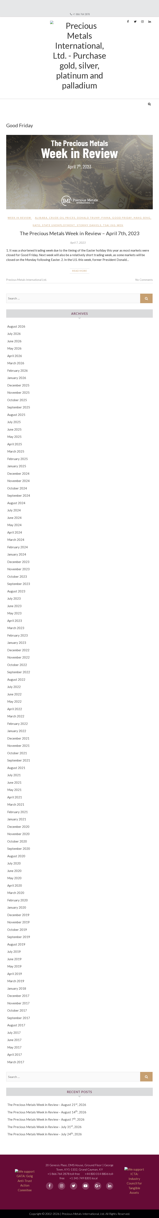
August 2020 (16, 856)
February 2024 (17, 547)
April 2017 (14, 1054)
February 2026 (17, 370)
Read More (79, 270)
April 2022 (14, 709)
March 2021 (15, 804)
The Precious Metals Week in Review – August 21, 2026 (46, 1105)
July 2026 (14, 333)
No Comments (144, 279)
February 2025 (17, 459)
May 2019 (14, 966)
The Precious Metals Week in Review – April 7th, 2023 (80, 233)
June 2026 (14, 341)
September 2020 (18, 848)
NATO (36, 225)
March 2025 (15, 451)
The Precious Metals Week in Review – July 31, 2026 (44, 1127)
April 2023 (14, 620)
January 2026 (16, 378)
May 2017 (14, 1047)
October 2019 (17, 929)
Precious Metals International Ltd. (38, 101)
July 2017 (14, 1032)
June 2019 (14, 959)
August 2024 (16, 503)
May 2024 (14, 525)
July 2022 (14, 687)
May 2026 (14, 348)
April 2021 (14, 797)
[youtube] (85, 1186)
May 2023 (14, 613)
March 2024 (15, 539)
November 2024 (18, 481)
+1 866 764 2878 (81, 14)
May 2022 (14, 701)
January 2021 (16, 819)
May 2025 (14, 436)
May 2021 (14, 790)
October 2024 (17, 488)
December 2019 (18, 915)
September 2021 (18, 760)
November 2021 (18, 745)
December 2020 (18, 826)
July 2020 (14, 863)
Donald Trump (88, 217)
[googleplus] (97, 1186)
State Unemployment (58, 225)
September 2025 (18, 407)
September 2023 (18, 584)
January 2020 (16, 907)
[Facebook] (49, 1186)
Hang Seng (142, 217)
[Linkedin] (109, 1186)
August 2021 (16, 768)
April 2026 (14, 356)
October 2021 (17, 753)
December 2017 (18, 996)
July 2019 (14, 951)
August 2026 (16, 326)
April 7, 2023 (78, 242)
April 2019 (14, 974)
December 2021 (18, 738)
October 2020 (17, 841)
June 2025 (14, 429)
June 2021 (14, 782)
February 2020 (17, 900)
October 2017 (17, 1010)
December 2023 (18, 562)
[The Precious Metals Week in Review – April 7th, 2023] (79, 172)
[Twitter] (73, 1186)
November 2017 (18, 1003)
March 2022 (15, 716)
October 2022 (17, 665)
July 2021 (14, 775)
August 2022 (16, 679)
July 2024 (14, 510)
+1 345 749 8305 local (83, 1178)
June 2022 (14, 694)
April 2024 (14, 532)
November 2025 (18, 392)
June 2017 (14, 1040)
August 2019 (16, 944)
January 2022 (16, 731)
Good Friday (122, 217)
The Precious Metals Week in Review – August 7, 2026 (45, 1119)
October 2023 (17, 576)
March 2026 (15, 363)
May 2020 (14, 878)
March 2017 (15, 1062)
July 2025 (14, 422)
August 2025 (16, 414)
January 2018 (16, 988)
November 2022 (18, 657)
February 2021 (17, 812)
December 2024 (18, 473)
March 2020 (15, 893)
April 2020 (14, 885)
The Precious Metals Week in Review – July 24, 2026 (44, 1134)
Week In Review (19, 217)
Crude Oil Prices (62, 217)
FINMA (106, 217)
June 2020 (14, 871)
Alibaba (41, 217)
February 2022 (17, 723)
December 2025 (18, 385)
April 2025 (14, 444)
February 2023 (17, 635)
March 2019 (15, 981)
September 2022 (18, 672)
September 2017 (18, 1018)
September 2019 (18, 937)
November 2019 (18, 922)
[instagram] (61, 1186)
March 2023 (15, 628)
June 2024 (14, 517)
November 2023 (18, 569)
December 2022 (18, 650)
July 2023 (14, 598)
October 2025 (17, 400)
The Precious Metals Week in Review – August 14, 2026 (46, 1112)
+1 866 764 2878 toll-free (63, 1174)
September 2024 (18, 495)
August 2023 (16, 591)
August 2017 (16, 1025)
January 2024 (16, 554)
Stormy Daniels (89, 225)
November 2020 (18, 834)
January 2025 (16, 466)
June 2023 (14, 606)
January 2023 (16, 642)
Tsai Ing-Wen (113, 225)
